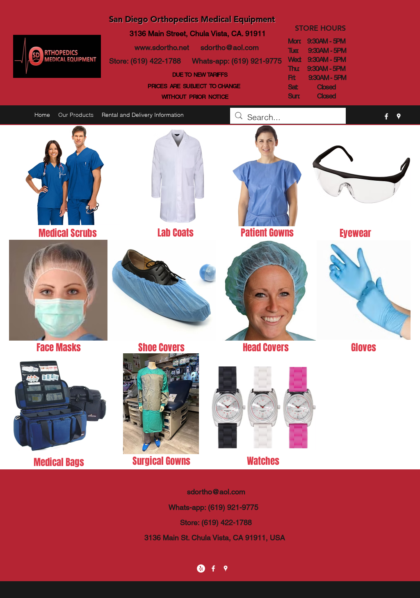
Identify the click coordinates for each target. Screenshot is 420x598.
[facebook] (386, 116)
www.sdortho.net (162, 47)
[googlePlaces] (399, 116)
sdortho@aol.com (230, 47)
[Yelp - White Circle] (201, 568)
